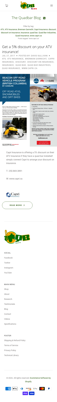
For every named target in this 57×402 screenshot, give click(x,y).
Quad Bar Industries (47, 32)
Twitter (7, 263)
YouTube (8, 273)
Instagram (8, 268)
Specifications (10, 324)
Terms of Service (11, 345)
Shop (6, 289)
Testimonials (9, 304)
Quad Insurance (22, 36)
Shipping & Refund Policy (14, 340)
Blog (6, 309)
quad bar (34, 32)
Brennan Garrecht (25, 29)
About (6, 294)
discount (52, 29)
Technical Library (11, 355)
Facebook (8, 258)
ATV (2, 29)
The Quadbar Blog (27, 17)
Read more (16, 205)
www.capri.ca (36, 36)
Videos (7, 319)
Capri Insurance (41, 29)
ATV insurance (11, 29)
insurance (25, 32)
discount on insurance (10, 32)
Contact (7, 314)
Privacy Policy (10, 350)
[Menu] (51, 5)
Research (8, 299)
